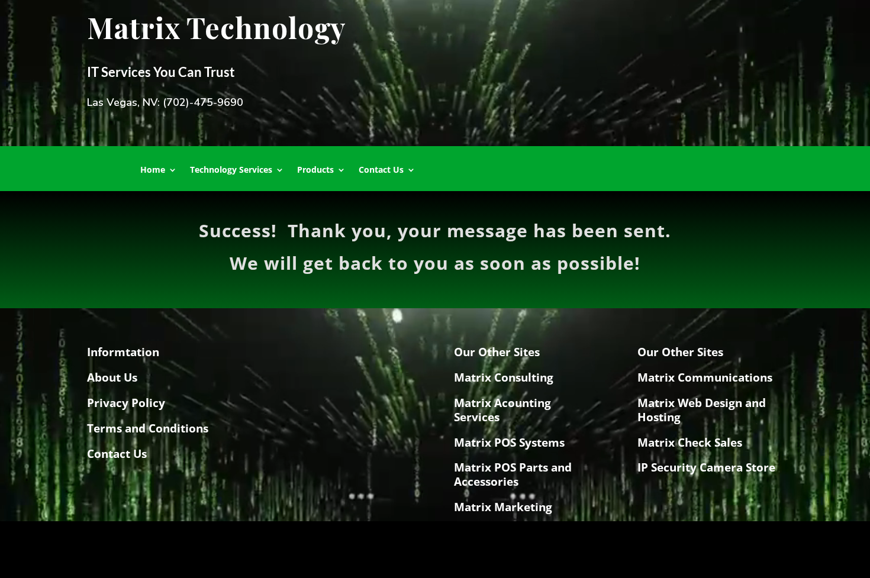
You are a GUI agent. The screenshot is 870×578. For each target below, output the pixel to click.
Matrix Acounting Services (502, 410)
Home (152, 170)
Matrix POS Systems (509, 442)
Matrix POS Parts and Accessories (513, 474)
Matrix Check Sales (689, 442)
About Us (112, 377)
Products (315, 170)
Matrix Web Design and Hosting (701, 410)
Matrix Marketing (503, 507)
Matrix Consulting (503, 377)
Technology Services (231, 170)
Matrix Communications (704, 377)
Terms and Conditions (147, 428)
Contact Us (381, 170)
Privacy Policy (126, 403)
